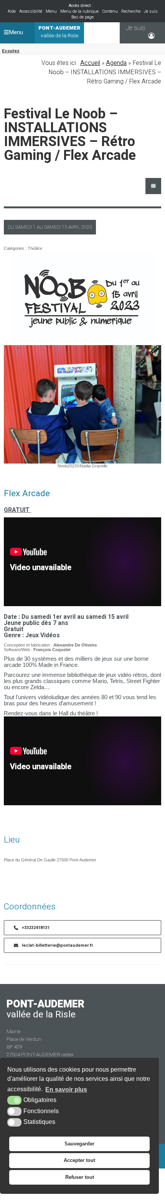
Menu (51, 11)
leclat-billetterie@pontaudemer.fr (57, 945)
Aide (12, 11)
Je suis (151, 11)
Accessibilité (30, 11)
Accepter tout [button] (79, 1160)
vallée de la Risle (59, 32)
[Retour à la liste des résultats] (153, 186)
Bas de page (82, 17)
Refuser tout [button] (79, 1177)
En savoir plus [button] (66, 1089)
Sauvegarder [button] (79, 1144)
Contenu (110, 11)
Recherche (130, 11)
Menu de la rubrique (79, 11)
